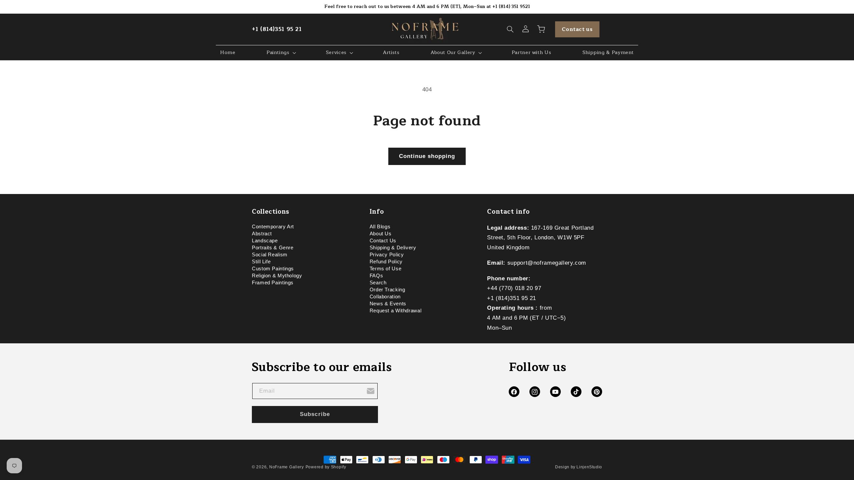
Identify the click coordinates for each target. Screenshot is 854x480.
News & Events (388, 304)
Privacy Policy (387, 255)
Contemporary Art (273, 228)
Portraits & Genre (273, 248)
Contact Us (383, 241)
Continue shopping (427, 156)
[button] (510, 29)
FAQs (376, 276)
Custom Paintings (273, 269)
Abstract (262, 234)
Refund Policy (386, 262)
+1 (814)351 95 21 (277, 29)
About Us (381, 234)
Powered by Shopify (326, 467)
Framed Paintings (273, 283)
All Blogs (380, 228)
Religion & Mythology (277, 276)
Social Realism (270, 255)
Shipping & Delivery (393, 248)
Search (378, 283)
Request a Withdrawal (396, 311)
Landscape (265, 241)
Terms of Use (386, 269)
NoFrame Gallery (286, 467)
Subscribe (315, 414)
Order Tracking (387, 290)
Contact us (577, 29)
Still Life (261, 262)
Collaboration (385, 297)
